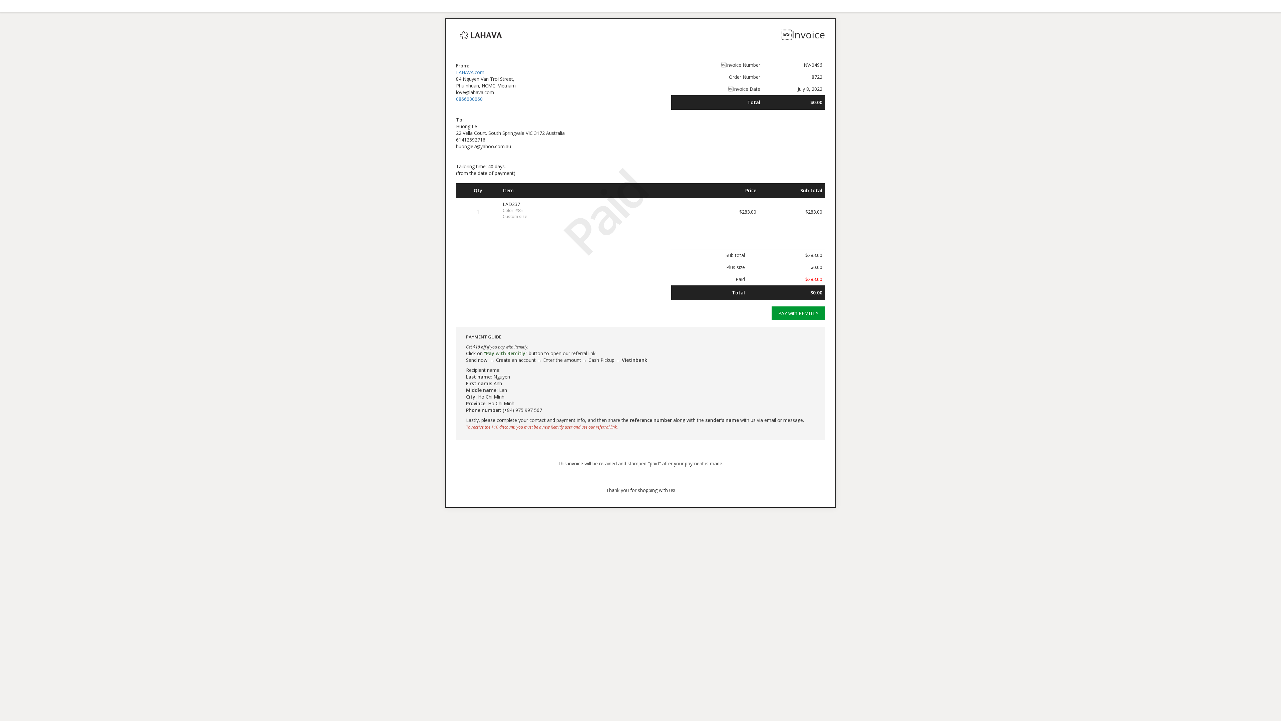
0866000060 (469, 99)
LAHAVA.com (470, 72)
